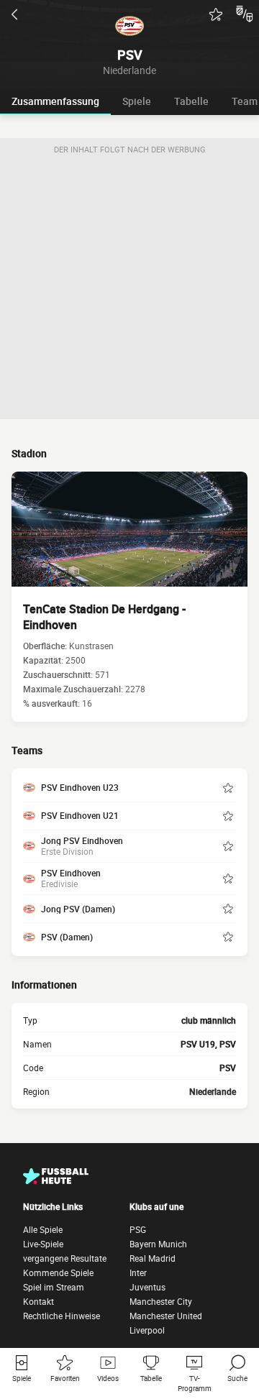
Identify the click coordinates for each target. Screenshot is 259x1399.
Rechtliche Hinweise (61, 1315)
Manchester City (161, 1301)
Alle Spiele (43, 1229)
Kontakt (38, 1301)
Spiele (136, 101)
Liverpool (147, 1330)
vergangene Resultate (64, 1258)
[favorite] (215, 14)
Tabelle (191, 101)
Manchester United (166, 1315)
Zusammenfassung (55, 101)
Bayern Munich (158, 1243)
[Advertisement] (129, 289)
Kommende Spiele (58, 1272)
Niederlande (212, 1091)
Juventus (147, 1287)
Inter (138, 1272)
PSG (138, 1229)
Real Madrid (153, 1258)
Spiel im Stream (53, 1287)
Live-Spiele (43, 1243)
